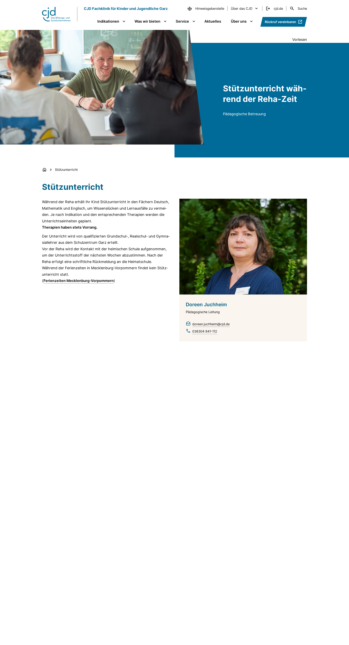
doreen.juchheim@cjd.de (211, 324)
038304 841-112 (204, 331)
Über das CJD (241, 8)
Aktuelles (212, 21)
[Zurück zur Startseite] (44, 169)
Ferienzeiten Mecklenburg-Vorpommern (78, 281)
